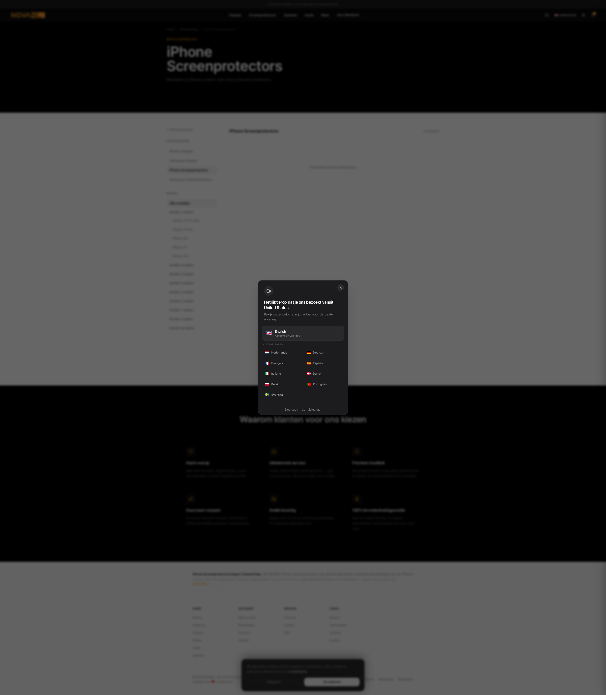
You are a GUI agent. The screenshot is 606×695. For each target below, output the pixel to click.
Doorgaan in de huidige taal (303, 409)
